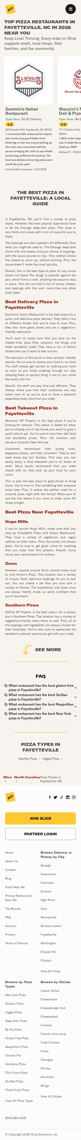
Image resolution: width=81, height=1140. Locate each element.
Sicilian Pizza (14, 1004)
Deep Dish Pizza (16, 1021)
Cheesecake (49, 999)
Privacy (10, 934)
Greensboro (48, 874)
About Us (11, 861)
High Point (48, 900)
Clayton (46, 960)
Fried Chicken (50, 1042)
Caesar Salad (50, 991)
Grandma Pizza (15, 1064)
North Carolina (27, 777)
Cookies (46, 1025)
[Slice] (10, 9)
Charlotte (47, 883)
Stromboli (47, 1077)
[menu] (70, 9)
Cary (44, 909)
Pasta (45, 1051)
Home (9, 852)
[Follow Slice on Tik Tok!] (61, 798)
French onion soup (53, 1034)
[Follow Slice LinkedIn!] (68, 798)
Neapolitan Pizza (16, 1047)
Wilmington (48, 943)
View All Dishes (51, 1096)
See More (48, 649)
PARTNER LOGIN (40, 834)
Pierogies (47, 1060)
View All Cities (50, 971)
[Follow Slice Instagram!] (74, 798)
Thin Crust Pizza (16, 1073)
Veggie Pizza (13, 1012)
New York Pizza (15, 995)
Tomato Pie (13, 1055)
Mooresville (48, 917)
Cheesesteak (49, 1016)
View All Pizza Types (19, 1101)
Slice (7, 777)
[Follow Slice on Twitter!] (55, 798)
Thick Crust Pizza (17, 1090)
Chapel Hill (48, 952)
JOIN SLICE (40, 818)
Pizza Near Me (15, 887)
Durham (46, 891)
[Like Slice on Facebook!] (50, 798)
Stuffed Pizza (14, 1081)
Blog (8, 878)
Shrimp (46, 1068)
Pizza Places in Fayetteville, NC (51, 779)
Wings (45, 1086)
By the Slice (13, 1029)
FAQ (8, 917)
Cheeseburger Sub (53, 1008)
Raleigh (46, 865)
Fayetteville (48, 934)
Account (10, 926)
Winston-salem (51, 926)
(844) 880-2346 (15, 1118)
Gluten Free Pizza (17, 1038)
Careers (10, 870)
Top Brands (13, 909)
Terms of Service (16, 943)
